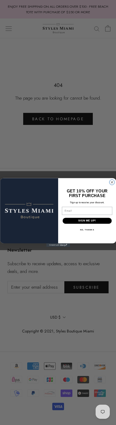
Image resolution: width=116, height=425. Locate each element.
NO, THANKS (87, 230)
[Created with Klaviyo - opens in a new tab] (58, 245)
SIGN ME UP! (87, 221)
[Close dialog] (111, 182)
